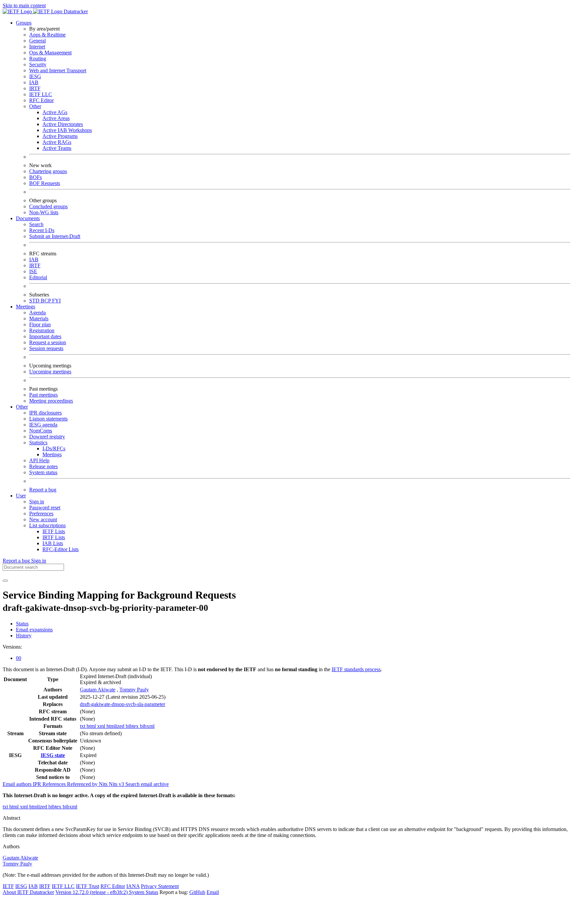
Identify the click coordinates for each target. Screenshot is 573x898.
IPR (37, 784)
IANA (133, 886)
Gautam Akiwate (97, 689)
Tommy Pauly (134, 689)
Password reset (44, 507)
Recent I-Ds (41, 230)
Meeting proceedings (51, 401)
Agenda (37, 312)
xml (101, 726)
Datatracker (75, 11)
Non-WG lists (43, 212)
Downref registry (47, 436)
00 (18, 658)
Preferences (41, 513)
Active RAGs (56, 142)
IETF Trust (87, 886)
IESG (35, 76)
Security (37, 64)
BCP (46, 300)
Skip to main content (24, 5)
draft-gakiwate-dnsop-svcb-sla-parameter (122, 704)
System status (43, 472)
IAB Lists (52, 543)
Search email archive (147, 784)
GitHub (197, 892)
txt (83, 726)
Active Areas (56, 118)
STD (35, 300)
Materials (38, 318)
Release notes (43, 466)
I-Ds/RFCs (53, 448)
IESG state (53, 755)
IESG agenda (43, 424)
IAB (33, 82)
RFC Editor (41, 100)
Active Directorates (62, 124)
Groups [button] (24, 23)
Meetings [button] (25, 306)
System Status (143, 892)
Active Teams (56, 148)
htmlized (116, 726)
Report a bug (42, 489)
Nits (104, 784)
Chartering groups (48, 171)
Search (36, 224)
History (24, 635)
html (92, 726)
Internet (37, 46)
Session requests (46, 348)
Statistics (38, 442)
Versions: (12, 647)
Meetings (52, 454)
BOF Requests (44, 183)
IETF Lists (53, 531)
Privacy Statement (160, 886)
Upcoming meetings (50, 371)
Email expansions (34, 629)
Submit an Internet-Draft (54, 236)
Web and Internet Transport (57, 70)
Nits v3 (117, 784)
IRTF (34, 88)
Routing (37, 58)
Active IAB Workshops (67, 130)
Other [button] (22, 407)
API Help (39, 460)
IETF (8, 886)
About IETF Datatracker (28, 892)
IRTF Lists (53, 537)
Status (22, 623)
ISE (33, 271)
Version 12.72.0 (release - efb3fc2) (92, 892)
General (37, 40)
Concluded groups (48, 206)
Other (35, 106)
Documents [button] (28, 218)
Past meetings (43, 395)
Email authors (18, 784)
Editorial (38, 277)
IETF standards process (356, 669)
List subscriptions (47, 525)
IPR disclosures (45, 413)
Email (213, 892)
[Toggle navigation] (5, 581)
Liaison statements (48, 418)
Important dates (45, 336)
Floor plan (40, 324)
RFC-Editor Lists (60, 549)
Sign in (36, 501)
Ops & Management (50, 52)
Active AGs (54, 112)
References (54, 784)
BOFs (35, 177)
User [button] (21, 495)
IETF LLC (40, 94)
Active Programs (60, 136)
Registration (41, 330)
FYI (56, 300)
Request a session (47, 342)
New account (43, 519)
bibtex (133, 726)
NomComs (40, 430)
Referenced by (83, 784)
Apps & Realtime (47, 34)
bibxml (147, 726)
